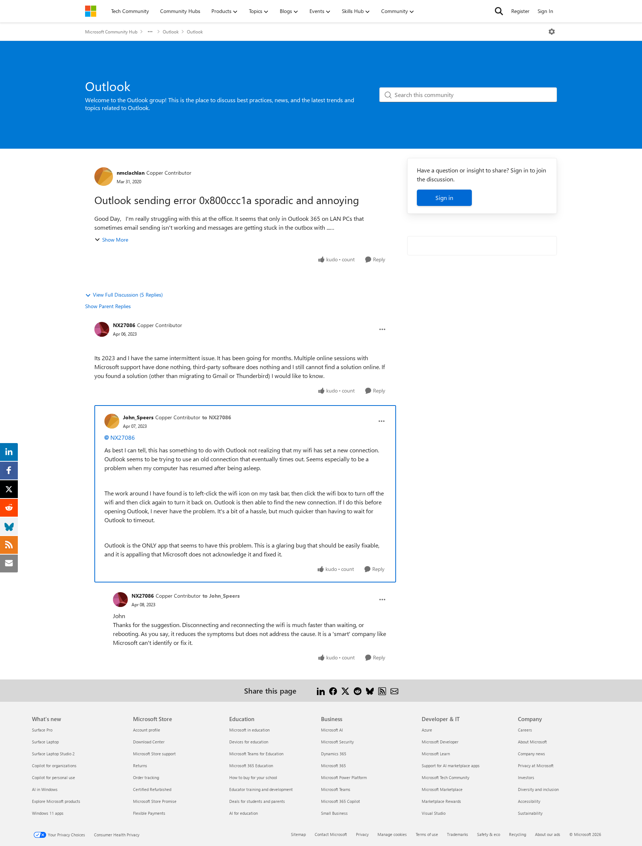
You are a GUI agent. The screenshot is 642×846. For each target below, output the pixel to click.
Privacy (362, 834)
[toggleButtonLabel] (552, 31)
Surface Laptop (45, 742)
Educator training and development (261, 789)
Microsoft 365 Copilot (340, 801)
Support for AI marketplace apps (451, 765)
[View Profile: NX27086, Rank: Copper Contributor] (101, 329)
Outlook (171, 32)
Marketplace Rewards (441, 801)
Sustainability (530, 813)
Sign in (444, 197)
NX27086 (124, 325)
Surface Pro (42, 730)
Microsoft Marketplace (442, 789)
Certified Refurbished (152, 789)
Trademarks (457, 834)
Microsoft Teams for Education (256, 753)
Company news (531, 753)
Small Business (334, 813)
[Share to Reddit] (357, 690)
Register (520, 10)
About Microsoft (532, 742)
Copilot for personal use (53, 777)
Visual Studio (433, 813)
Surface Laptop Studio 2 (53, 753)
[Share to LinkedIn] (321, 690)
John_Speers (138, 417)
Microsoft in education (249, 730)
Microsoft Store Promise (154, 801)
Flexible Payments (149, 813)
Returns (140, 765)
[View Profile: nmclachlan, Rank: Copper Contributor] (103, 176)
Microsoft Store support (154, 753)
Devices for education (248, 742)
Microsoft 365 (333, 765)
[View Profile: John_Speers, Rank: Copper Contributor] (111, 421)
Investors (526, 777)
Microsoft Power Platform (344, 777)
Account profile (146, 730)
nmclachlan (131, 172)
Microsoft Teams (335, 789)
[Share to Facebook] (333, 690)
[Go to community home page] (90, 11)
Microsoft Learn (436, 753)
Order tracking (146, 777)
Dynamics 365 (333, 753)
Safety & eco (488, 834)
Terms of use (427, 834)
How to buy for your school (253, 777)
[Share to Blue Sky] (370, 690)
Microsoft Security (337, 742)
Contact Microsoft (331, 834)
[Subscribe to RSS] (382, 690)
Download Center (149, 742)
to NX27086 (216, 417)
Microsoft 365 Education (251, 765)
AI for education (243, 813)
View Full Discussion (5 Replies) (128, 294)
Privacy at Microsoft (536, 765)
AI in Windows (45, 789)
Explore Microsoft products (56, 801)
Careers (525, 730)
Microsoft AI (332, 730)
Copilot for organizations (54, 765)
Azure (427, 730)
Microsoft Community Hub (111, 32)
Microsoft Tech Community (445, 777)
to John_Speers (221, 595)
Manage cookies (392, 834)
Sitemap (298, 834)
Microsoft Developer (440, 742)
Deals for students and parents (257, 801)
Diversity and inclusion (538, 789)
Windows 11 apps (48, 813)
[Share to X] (345, 690)
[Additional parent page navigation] (150, 31)
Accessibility (529, 801)
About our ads (547, 834)
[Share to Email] (394, 690)
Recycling (517, 834)
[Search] (499, 11)
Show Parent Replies (108, 306)
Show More (115, 239)
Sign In (545, 10)
